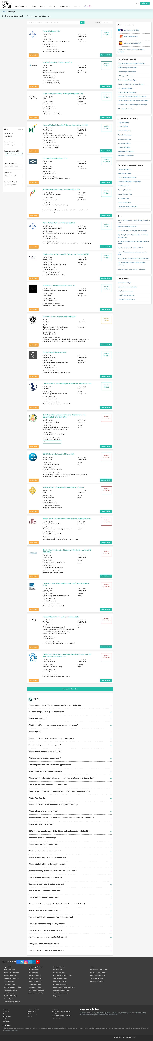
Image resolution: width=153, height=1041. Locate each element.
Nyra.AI (87, 6)
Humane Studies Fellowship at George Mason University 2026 (65, 125)
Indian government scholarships (127, 287)
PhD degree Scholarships (125, 88)
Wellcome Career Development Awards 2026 (59, 317)
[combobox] (13, 136)
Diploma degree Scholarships (127, 80)
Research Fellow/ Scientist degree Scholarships (132, 105)
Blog (4, 1014)
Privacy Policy (32, 1011)
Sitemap (30, 1016)
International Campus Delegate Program (61, 1012)
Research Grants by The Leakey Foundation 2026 (61, 617)
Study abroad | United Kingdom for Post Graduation (133, 258)
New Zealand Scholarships (126, 151)
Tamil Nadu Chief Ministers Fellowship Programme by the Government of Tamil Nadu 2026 (64, 416)
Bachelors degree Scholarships (127, 67)
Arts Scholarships (9, 969)
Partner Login (56, 1009)
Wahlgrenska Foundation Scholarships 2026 (59, 285)
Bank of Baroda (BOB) (131, 36)
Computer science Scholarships (127, 206)
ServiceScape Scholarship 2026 (54, 352)
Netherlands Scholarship (36, 993)
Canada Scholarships (124, 139)
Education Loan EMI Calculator (99, 969)
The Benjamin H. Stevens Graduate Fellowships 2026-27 (63, 487)
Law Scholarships (123, 198)
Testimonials (7, 1016)
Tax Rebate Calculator (96, 978)
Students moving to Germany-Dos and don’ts (131, 269)
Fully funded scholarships (126, 291)
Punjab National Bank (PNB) (132, 43)
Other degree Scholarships (126, 109)
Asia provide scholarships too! (127, 226)
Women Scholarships (124, 283)
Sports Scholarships (124, 169)
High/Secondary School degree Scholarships (131, 63)
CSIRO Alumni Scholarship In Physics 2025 (58, 454)
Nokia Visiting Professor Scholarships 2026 (59, 223)
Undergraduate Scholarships (12, 987)
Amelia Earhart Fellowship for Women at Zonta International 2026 (67, 519)
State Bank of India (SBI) (131, 30)
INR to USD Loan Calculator (98, 972)
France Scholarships (124, 147)
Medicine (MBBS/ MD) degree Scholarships (131, 84)
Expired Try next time (106, 417)
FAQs (4, 1019)
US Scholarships (34, 969)
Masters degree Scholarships (127, 72)
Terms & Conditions (33, 1009)
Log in (137, 3)
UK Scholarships (123, 126)
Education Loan (57, 969)
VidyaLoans (56, 996)
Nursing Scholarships (124, 173)
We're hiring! (7, 1009)
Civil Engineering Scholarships (127, 177)
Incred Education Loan (59, 984)
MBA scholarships (9, 984)
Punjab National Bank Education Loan (64, 987)
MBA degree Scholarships (126, 76)
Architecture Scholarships (11, 972)
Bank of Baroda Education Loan (62, 975)
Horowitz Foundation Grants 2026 (55, 158)
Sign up (145, 3)
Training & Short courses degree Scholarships (132, 96)
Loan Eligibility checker (97, 981)
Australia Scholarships (125, 135)
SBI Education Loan (59, 972)
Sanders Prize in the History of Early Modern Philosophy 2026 (66, 254)
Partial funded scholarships (126, 295)
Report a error (56, 1018)
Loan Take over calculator (97, 975)
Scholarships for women (11, 999)
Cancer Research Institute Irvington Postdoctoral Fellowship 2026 (67, 384)
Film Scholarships (123, 186)
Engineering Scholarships (11, 978)
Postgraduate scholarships (12, 1002)
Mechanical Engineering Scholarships (129, 181)
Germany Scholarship (35, 975)
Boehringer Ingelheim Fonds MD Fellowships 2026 (61, 190)
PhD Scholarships (9, 993)
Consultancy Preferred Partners (61, 1016)
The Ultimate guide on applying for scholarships (132, 230)
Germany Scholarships (125, 131)
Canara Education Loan (60, 981)
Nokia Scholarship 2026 (51, 31)
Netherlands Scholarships (126, 155)
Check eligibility (105, 55)
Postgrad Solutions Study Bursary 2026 (57, 62)
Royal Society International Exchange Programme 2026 (63, 94)
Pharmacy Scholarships (125, 190)
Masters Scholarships (10, 990)
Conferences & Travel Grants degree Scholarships (133, 100)
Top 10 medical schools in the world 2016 (130, 248)
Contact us (6, 1021)
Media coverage (32, 1014)
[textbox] (14, 145)
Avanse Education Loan (60, 978)
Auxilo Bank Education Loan (61, 990)
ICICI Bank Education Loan (60, 993)
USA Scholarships (123, 122)
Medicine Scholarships (125, 194)
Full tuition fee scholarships (126, 299)
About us (6, 1011)
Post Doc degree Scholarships (127, 92)
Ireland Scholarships (124, 143)
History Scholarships (124, 202)
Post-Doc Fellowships (10, 996)
